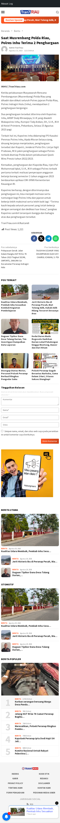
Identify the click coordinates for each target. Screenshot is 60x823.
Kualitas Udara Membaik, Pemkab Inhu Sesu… (26, 551)
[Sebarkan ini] (34, 238)
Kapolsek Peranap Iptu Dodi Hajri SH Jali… (35, 740)
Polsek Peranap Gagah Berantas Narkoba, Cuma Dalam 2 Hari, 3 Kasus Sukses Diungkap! (45, 375)
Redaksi (44, 778)
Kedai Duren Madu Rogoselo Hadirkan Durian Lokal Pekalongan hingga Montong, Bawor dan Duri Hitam (45, 342)
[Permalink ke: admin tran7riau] (4, 48)
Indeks (15, 774)
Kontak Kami (44, 788)
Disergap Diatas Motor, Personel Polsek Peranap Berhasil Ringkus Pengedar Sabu (14, 375)
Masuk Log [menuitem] (7, 3)
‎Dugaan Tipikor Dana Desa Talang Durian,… (30, 574)
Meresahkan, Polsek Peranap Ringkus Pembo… (35, 728)
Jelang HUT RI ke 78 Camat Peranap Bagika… (34, 715)
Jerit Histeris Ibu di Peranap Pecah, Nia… (34, 561)
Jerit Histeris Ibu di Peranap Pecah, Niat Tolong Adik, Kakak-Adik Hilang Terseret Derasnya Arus (45, 308)
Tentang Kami (15, 788)
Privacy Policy (15, 783)
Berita (4, 548)
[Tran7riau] (30, 11)
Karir (15, 778)
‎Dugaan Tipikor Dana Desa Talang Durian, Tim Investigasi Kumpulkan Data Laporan (13, 340)
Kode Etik (44, 774)
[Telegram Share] (48, 238)
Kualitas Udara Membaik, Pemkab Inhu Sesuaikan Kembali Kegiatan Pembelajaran (14, 306)
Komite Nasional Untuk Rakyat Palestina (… (31, 752)
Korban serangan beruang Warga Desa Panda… (33, 703)
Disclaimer (44, 783)
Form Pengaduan (15, 792)
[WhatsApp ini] (55, 238)
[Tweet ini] (41, 238)
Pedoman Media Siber (44, 792)
